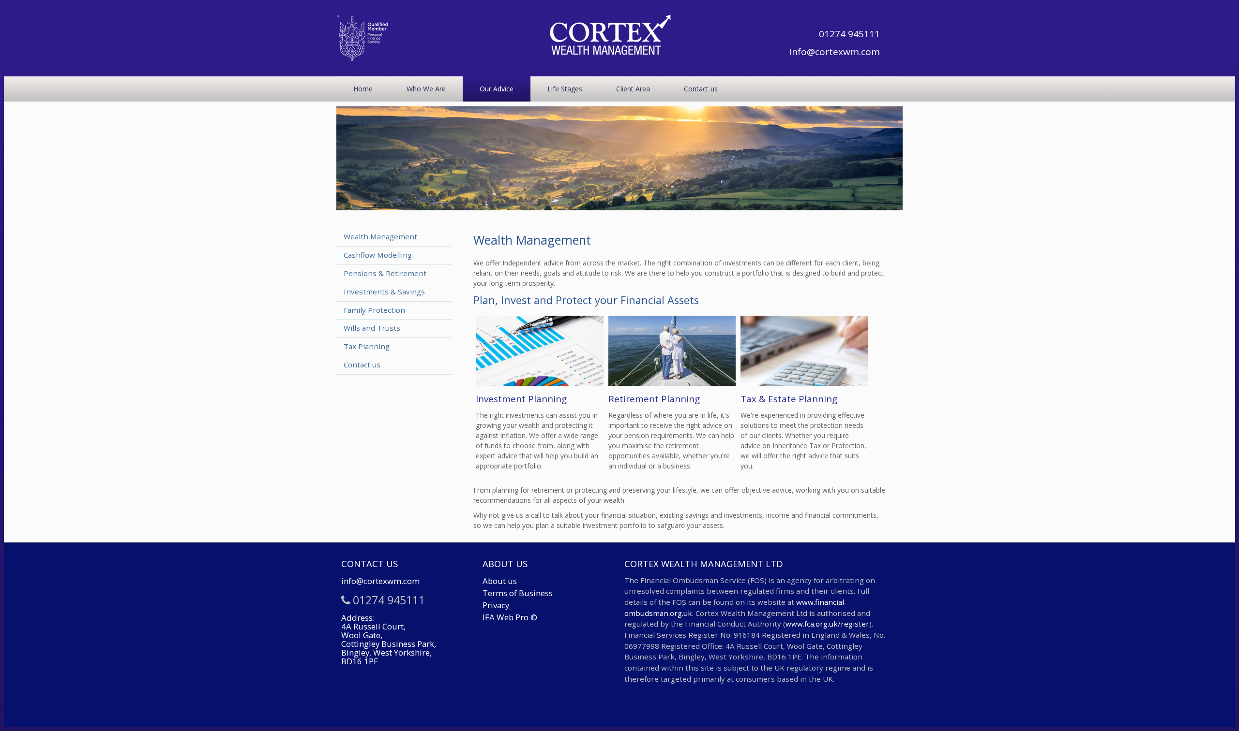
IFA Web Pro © (510, 617)
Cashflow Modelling (378, 255)
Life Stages (564, 88)
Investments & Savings (384, 291)
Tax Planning (367, 346)
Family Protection (374, 310)
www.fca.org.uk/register (827, 624)
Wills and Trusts (372, 328)
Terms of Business (518, 593)
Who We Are (426, 88)
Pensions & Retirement (385, 273)
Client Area (633, 88)
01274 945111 (849, 34)
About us (500, 580)
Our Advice (497, 88)
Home (363, 88)
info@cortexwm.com (834, 51)
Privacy (496, 605)
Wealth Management (380, 236)
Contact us (701, 88)
